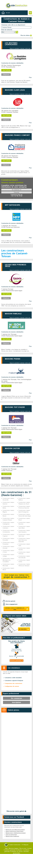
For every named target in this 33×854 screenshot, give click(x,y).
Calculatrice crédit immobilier (13, 677)
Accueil (8, 12)
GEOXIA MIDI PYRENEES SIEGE (15, 265)
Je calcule (22, 629)
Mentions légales (13, 848)
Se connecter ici (16, 189)
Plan (30, 440)
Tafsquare (25, 844)
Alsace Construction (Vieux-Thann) (14, 831)
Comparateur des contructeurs (13, 683)
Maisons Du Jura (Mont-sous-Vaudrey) (15, 829)
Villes (6, 848)
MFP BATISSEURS (12, 205)
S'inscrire (16, 192)
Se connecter (16, 698)
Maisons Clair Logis (15, 90)
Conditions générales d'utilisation (13, 850)
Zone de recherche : (7, 29)
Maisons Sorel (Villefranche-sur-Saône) (16, 833)
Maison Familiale (13, 314)
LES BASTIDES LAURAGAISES (11, 43)
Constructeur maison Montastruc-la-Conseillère (8, 560)
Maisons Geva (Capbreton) (12, 836)
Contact (29, 848)
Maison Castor (12, 448)
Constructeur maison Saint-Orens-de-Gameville (24, 540)
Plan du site (22, 848)
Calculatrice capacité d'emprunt (14, 680)
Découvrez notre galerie (16, 811)
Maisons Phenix (12, 359)
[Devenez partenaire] (16, 661)
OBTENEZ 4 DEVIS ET (14, 609)
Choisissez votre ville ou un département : (13, 25)
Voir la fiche (6, 432)
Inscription (16, 702)
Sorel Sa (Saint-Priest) (11, 834)
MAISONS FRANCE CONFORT (17, 135)
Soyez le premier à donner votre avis (20, 48)
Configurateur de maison (12, 686)
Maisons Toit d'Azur (15, 407)
